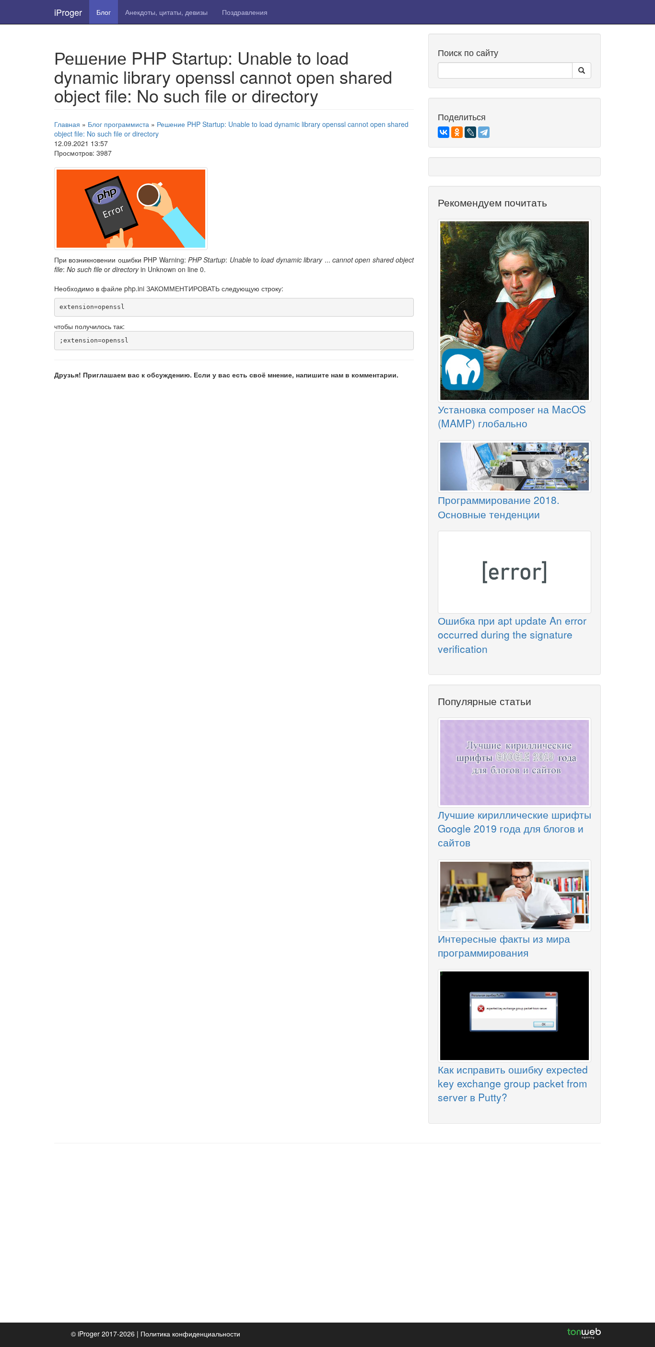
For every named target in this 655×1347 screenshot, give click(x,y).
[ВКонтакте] (443, 132)
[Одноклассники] (457, 132)
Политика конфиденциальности (190, 1333)
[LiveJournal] (470, 132)
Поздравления (245, 12)
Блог (103, 12)
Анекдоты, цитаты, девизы (166, 12)
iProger (68, 12)
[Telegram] (484, 132)
